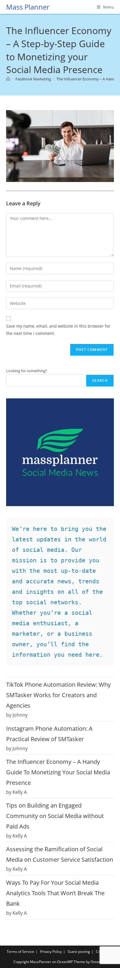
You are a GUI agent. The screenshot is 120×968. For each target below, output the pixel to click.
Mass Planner (28, 7)
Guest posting (79, 951)
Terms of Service (20, 951)
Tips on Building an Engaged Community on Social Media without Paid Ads (55, 815)
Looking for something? (26, 370)
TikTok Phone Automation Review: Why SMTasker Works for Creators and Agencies (58, 695)
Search (100, 380)
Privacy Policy (51, 951)
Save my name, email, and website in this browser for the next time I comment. (58, 329)
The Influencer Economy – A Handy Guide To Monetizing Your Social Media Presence (58, 772)
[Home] (8, 79)
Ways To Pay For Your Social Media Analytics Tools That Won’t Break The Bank (55, 893)
